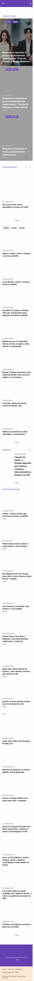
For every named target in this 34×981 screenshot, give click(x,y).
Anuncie (4, 969)
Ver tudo (17, 489)
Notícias (15, 22)
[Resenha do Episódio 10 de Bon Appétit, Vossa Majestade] (17, 756)
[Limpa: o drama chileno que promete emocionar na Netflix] (17, 500)
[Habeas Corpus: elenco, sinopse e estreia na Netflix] (17, 240)
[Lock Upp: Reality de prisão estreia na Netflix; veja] (17, 390)
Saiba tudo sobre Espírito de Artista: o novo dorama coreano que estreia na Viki (16, 671)
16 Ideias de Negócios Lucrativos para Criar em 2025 (16, 925)
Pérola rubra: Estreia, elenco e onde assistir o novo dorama (15, 545)
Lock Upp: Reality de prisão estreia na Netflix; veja (14, 404)
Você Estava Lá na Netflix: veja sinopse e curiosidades (15, 607)
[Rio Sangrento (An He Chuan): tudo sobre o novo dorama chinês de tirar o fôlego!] (17, 560)
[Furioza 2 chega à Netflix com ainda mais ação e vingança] (17, 784)
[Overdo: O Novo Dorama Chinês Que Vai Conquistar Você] (17, 688)
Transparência (18, 969)
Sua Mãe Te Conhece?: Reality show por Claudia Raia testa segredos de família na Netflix (15, 312)
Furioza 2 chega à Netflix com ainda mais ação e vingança (15, 799)
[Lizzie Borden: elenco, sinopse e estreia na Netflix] (17, 268)
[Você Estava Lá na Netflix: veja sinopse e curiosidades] (17, 593)
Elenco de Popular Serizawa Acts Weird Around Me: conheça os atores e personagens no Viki (16, 829)
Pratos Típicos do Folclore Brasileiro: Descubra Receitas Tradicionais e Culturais (15, 638)
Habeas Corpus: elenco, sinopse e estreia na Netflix (16, 254)
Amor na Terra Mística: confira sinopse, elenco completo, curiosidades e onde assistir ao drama (15, 861)
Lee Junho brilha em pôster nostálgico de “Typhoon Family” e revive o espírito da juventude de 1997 (17, 894)
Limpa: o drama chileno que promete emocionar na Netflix (15, 515)
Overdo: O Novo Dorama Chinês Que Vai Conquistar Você (16, 702)
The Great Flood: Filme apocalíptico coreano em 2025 (15, 206)
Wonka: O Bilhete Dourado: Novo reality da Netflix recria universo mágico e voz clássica (16, 374)
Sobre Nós (10, 969)
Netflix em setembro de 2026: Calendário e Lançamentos (15, 433)
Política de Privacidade (8, 972)
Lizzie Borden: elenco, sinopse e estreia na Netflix (16, 283)
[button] (3, 3)
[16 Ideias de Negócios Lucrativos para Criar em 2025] (17, 911)
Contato (17, 972)
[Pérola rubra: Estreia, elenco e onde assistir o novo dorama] (17, 530)
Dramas (8, 22)
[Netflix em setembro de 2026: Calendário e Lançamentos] (17, 418)
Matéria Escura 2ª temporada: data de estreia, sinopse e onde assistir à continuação (15, 343)
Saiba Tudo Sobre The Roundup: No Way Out (16, 742)
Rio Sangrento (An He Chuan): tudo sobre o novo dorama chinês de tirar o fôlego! (16, 576)
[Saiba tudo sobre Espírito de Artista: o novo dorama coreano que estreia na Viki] (17, 655)
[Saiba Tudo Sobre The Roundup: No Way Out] (17, 727)
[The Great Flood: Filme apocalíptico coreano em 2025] (17, 185)
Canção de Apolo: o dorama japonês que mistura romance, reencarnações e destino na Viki (22, 466)
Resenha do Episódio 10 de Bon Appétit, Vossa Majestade (16, 771)
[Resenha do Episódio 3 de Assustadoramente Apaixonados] (17, 137)
